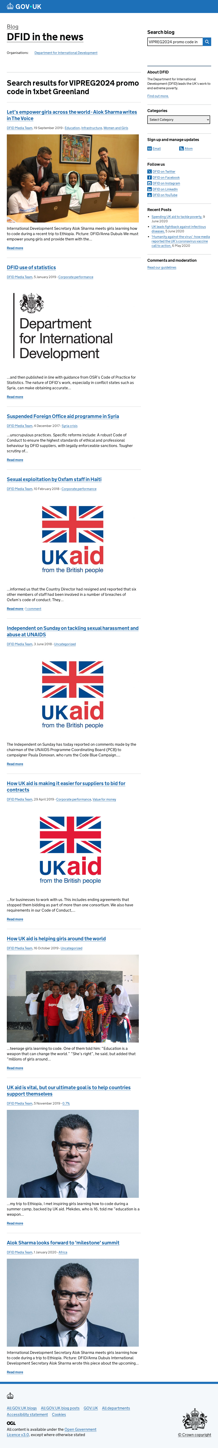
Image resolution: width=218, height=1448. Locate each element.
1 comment (33, 609)
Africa (63, 1252)
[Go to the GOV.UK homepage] (24, 6)
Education (72, 128)
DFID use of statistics (31, 267)
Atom (189, 149)
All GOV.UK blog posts (60, 1408)
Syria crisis (69, 426)
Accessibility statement (27, 1414)
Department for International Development (66, 53)
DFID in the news (45, 36)
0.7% (66, 1103)
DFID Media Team (19, 128)
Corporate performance (75, 277)
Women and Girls (115, 128)
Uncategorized (65, 644)
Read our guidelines (161, 267)
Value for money (104, 799)
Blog (13, 26)
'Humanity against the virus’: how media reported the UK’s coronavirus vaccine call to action (181, 241)
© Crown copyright (194, 1434)
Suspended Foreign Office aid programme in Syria (63, 416)
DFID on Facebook (166, 177)
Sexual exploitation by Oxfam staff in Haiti (54, 479)
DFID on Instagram (166, 183)
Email (157, 149)
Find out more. (158, 96)
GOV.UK (91, 1408)
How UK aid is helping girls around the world (56, 938)
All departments (116, 1408)
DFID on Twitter (164, 172)
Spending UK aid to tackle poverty (176, 217)
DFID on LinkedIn (165, 189)
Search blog (161, 32)
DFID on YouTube (165, 195)
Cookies (59, 1414)
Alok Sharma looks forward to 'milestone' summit (63, 1243)
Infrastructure (91, 128)
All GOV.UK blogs (22, 1408)
